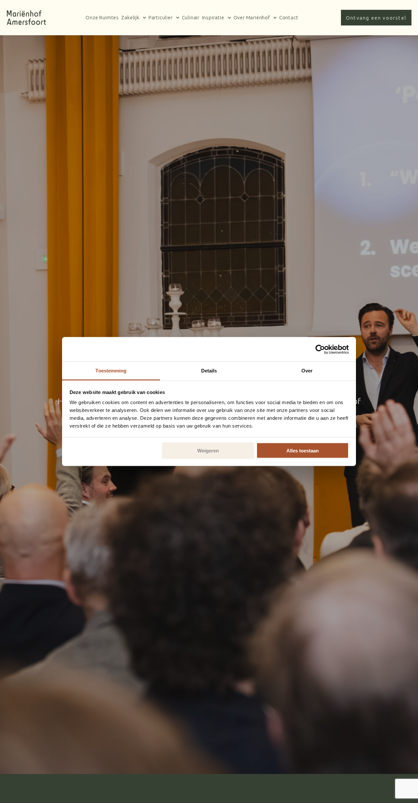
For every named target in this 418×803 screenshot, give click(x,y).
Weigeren (208, 450)
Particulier (161, 17)
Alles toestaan (302, 450)
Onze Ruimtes (102, 17)
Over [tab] (307, 370)
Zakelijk (130, 17)
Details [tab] (209, 370)
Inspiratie (213, 17)
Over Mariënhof (251, 17)
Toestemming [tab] (110, 370)
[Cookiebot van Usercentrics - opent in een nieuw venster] (320, 349)
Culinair (191, 17)
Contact (288, 17)
